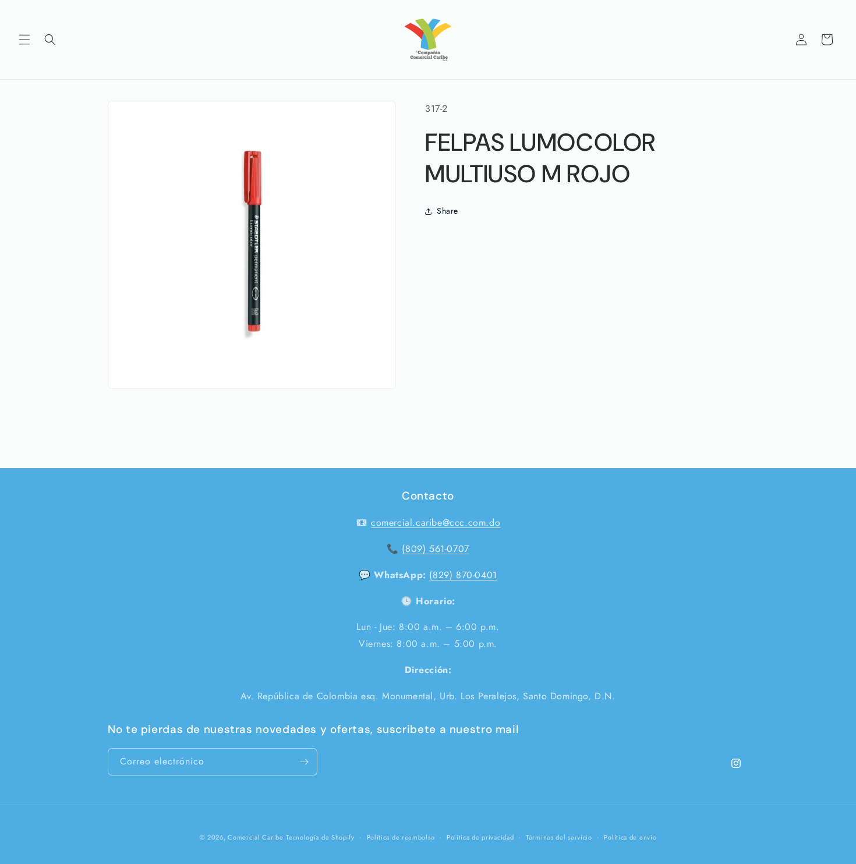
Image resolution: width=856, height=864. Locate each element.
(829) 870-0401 (463, 575)
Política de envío (630, 837)
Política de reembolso (401, 837)
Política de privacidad (480, 837)
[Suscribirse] (304, 762)
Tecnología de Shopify (320, 837)
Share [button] (447, 211)
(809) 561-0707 (435, 548)
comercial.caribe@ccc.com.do (435, 522)
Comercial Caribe (255, 837)
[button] (24, 39)
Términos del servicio (559, 837)
